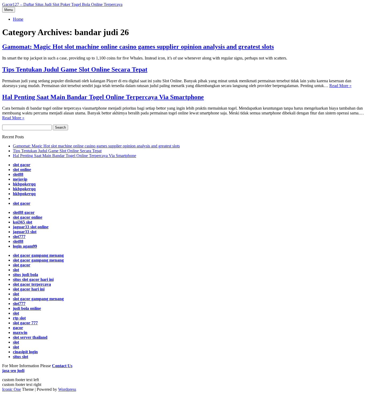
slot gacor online (27, 217)
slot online (22, 169)
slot (16, 269)
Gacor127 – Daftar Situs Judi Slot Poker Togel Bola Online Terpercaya (62, 4)
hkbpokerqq (24, 184)
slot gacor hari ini (28, 289)
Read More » (340, 85)
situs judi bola (25, 274)
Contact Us (62, 365)
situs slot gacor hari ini (33, 279)
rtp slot (19, 318)
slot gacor (21, 164)
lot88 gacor (24, 212)
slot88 (18, 174)
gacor (18, 327)
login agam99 (25, 246)
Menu (8, 10)
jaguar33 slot (24, 231)
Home (18, 19)
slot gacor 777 (25, 323)
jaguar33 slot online (30, 227)
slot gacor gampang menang (38, 255)
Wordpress (67, 389)
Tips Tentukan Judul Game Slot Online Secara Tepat (74, 69)
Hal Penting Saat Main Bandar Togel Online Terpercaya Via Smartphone (103, 97)
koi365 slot (22, 222)
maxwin (20, 332)
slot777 (19, 236)
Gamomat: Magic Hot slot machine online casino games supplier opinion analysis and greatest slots (138, 46)
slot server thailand (30, 337)
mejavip (20, 179)
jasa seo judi (13, 370)
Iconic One (11, 389)
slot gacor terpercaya (32, 284)
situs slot (20, 356)
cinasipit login (25, 352)
